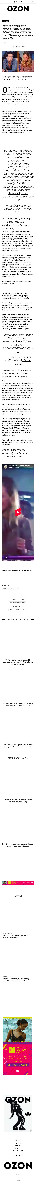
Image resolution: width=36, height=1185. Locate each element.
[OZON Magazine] (18, 8)
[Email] (23, 46)
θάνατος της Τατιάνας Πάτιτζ (18, 87)
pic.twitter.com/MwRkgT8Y (18, 349)
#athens (13, 193)
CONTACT (18, 1146)
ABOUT (18, 1140)
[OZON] (18, 1168)
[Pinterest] (19, 46)
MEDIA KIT (18, 1143)
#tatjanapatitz (21, 190)
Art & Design (8, 933)
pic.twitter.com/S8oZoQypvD (18, 198)
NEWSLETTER (18, 1148)
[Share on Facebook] (13, 46)
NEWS (22, 599)
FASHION (14, 599)
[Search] (33, 2)
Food (5, 976)
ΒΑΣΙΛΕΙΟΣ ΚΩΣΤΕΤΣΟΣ (17, 602)
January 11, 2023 (22, 210)
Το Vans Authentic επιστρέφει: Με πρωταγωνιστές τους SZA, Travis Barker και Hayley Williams (18, 662)
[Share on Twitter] (16, 46)
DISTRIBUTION (18, 1151)
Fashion (5, 21)
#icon (9, 190)
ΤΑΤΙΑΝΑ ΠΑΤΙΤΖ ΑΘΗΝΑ (17, 610)
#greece (23, 193)
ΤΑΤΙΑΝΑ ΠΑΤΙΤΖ (17, 606)
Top (18, 1181)
